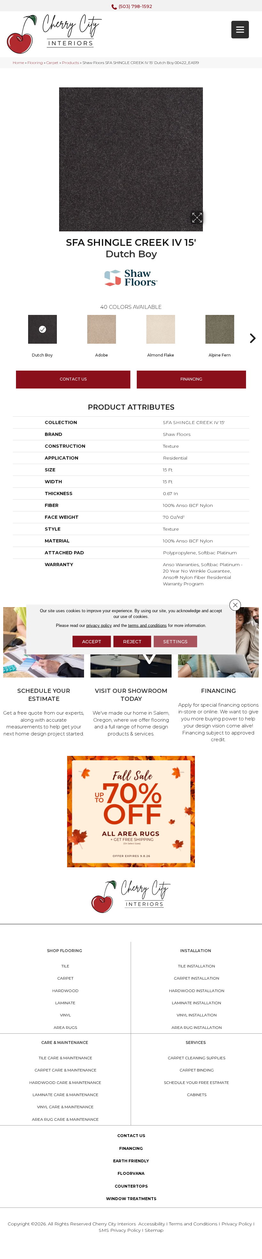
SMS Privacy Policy (120, 1230)
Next (252, 328)
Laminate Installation (196, 1002)
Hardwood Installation (196, 990)
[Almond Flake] (160, 329)
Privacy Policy (237, 1224)
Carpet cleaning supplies (196, 1057)
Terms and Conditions (193, 1224)
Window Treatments (131, 1198)
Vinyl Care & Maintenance (65, 1106)
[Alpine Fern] (219, 329)
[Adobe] (101, 329)
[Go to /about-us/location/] (130, 673)
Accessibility (151, 1224)
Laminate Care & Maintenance (65, 1094)
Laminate (65, 1002)
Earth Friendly (131, 1161)
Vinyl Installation (197, 1015)
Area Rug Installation (197, 1027)
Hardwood (65, 990)
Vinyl (65, 1015)
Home (18, 62)
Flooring (35, 62)
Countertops (131, 1186)
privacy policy (99, 625)
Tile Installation (196, 966)
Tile (65, 966)
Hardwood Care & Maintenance (65, 1082)
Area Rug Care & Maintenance (65, 1119)
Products (70, 62)
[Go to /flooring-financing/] (218, 676)
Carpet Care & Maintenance (65, 1070)
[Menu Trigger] (240, 29)
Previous (9, 328)
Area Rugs (65, 1027)
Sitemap (154, 1230)
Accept (91, 642)
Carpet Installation (196, 978)
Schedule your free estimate (196, 1082)
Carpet (52, 62)
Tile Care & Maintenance (65, 1057)
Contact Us (73, 379)
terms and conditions (147, 625)
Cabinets (196, 1094)
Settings (175, 642)
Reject (132, 642)
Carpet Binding (197, 1070)
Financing (131, 1148)
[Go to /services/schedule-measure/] (43, 673)
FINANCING (191, 379)
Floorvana (131, 1173)
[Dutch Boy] (42, 329)
